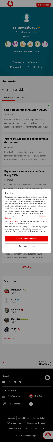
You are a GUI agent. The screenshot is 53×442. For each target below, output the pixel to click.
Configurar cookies (26, 246)
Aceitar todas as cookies (26, 238)
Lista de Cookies (14, 221)
